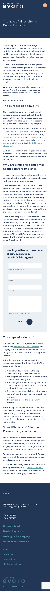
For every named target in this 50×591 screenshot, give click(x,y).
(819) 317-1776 (10, 518)
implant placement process (26, 347)
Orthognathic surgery (16, 536)
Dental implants (13, 531)
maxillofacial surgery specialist (19, 132)
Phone (11, 291)
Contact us (8, 555)
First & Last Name (16, 269)
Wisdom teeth (12, 526)
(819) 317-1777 (10, 515)
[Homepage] (13, 5)
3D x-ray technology (12, 137)
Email (10, 280)
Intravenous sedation (16, 542)
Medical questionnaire (13, 564)
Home (6, 550)
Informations (9, 559)
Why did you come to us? (19, 313)
